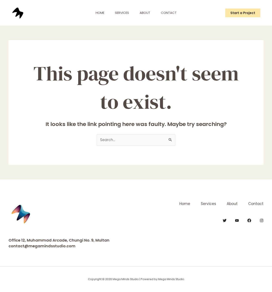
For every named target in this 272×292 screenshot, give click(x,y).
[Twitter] (225, 220)
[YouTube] (237, 220)
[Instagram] (262, 220)
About (145, 12)
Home (100, 12)
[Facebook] (249, 220)
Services (122, 12)
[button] (242, 13)
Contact (169, 12)
